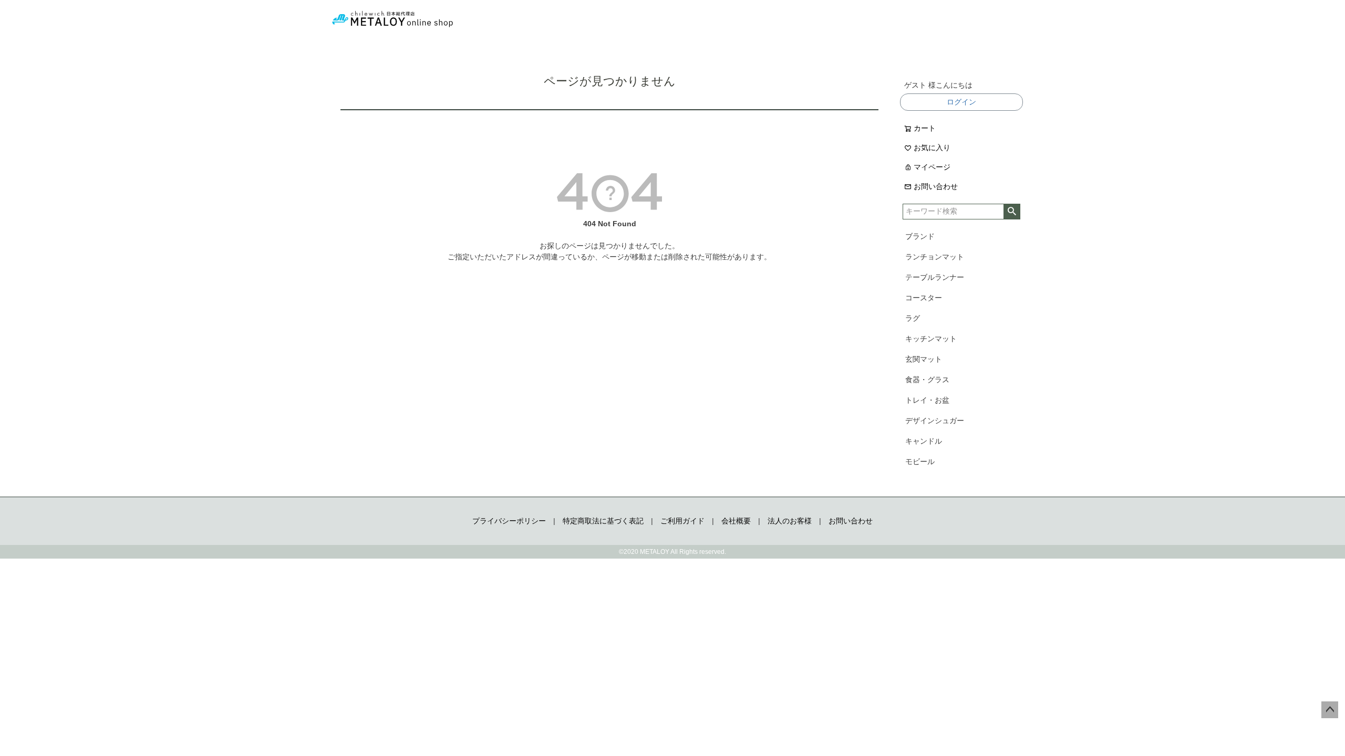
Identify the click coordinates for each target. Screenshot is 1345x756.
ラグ (912, 318)
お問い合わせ (936, 186)
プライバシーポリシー (509, 521)
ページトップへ (1329, 709)
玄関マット (923, 359)
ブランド (920, 236)
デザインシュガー (934, 420)
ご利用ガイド (682, 521)
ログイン (961, 102)
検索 (1011, 211)
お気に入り (932, 147)
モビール (920, 461)
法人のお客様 (790, 521)
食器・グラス (927, 379)
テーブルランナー (934, 277)
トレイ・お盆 (927, 400)
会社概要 (736, 521)
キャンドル (923, 441)
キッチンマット (931, 338)
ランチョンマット (934, 257)
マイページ (932, 167)
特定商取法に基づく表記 (603, 521)
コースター (923, 297)
